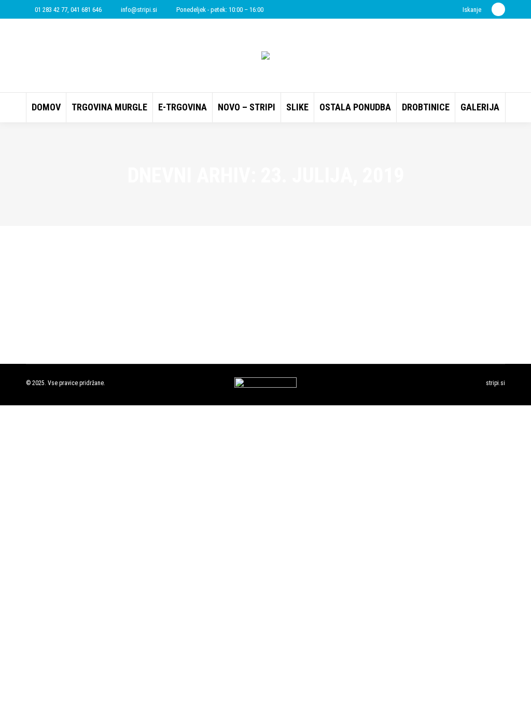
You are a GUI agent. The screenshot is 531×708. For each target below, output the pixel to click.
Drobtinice (52, 297)
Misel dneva (69, 280)
